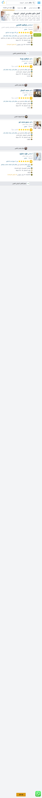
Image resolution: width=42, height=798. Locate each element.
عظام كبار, (14, 36)
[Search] (21, 3)
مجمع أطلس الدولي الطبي (19, 183)
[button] (21, 3)
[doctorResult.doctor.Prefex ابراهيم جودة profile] (37, 61)
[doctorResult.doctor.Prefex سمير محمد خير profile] (37, 125)
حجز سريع (37, 35)
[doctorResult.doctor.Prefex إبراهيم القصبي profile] (37, 28)
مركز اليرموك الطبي (19, 116)
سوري (25, 126)
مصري (25, 29)
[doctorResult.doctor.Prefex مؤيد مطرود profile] (37, 156)
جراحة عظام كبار (7, 36)
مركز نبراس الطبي (19, 85)
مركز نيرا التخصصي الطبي (19, 53)
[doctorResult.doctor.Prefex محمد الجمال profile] (37, 93)
